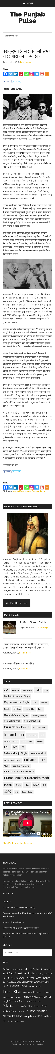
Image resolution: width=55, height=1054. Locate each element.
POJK (6, 766)
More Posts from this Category (17, 843)
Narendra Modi (38, 753)
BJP (38, 690)
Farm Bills (29, 709)
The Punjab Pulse (27, 17)
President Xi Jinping (20, 766)
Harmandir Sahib (39, 728)
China (35, 702)
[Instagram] (31, 74)
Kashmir (40, 741)
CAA (46, 690)
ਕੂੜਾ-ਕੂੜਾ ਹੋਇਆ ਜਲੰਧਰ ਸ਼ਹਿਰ (18, 663)
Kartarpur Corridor (11, 741)
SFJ (44, 785)
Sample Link (8, 893)
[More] (47, 74)
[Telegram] (36, 74)
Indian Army (32, 735)
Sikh (16, 792)
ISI (42, 735)
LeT (15, 747)
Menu (29, 3)
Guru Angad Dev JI (39, 716)
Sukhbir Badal (27, 792)
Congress (44, 703)
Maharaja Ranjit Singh (15, 753)
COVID (7, 709)
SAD (36, 784)
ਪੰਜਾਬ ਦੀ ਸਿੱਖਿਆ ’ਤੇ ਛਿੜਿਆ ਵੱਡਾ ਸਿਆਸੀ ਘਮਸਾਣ (21, 928)
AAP (6, 690)
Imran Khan (14, 734)
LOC (22, 747)
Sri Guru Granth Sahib (32, 622)
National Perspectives (22, 491)
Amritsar (15, 690)
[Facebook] (5, 74)
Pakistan (30, 760)
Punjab (8, 784)
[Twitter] (10, 74)
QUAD (18, 785)
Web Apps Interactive (34, 1044)
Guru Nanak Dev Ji (17, 727)
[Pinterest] (21, 74)
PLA (42, 760)
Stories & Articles (39, 491)
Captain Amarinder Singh (17, 696)
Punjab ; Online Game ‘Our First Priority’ (19, 908)
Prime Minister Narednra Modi (19, 771)
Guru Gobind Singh (12, 721)
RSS (27, 784)
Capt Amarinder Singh (16, 702)
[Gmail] (42, 74)
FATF (40, 709)
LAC (6, 747)
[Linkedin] (15, 74)
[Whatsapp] (26, 74)
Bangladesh (27, 690)
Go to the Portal (16, 603)
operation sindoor (12, 760)
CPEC (17, 708)
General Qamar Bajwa (16, 715)
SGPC (8, 791)
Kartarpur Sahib (27, 741)
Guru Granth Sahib (32, 721)
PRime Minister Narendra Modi (26, 778)
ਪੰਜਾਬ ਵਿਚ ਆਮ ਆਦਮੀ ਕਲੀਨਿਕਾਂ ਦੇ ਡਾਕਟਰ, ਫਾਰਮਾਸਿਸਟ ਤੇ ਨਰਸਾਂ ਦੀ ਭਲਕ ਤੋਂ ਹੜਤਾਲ (26, 646)
